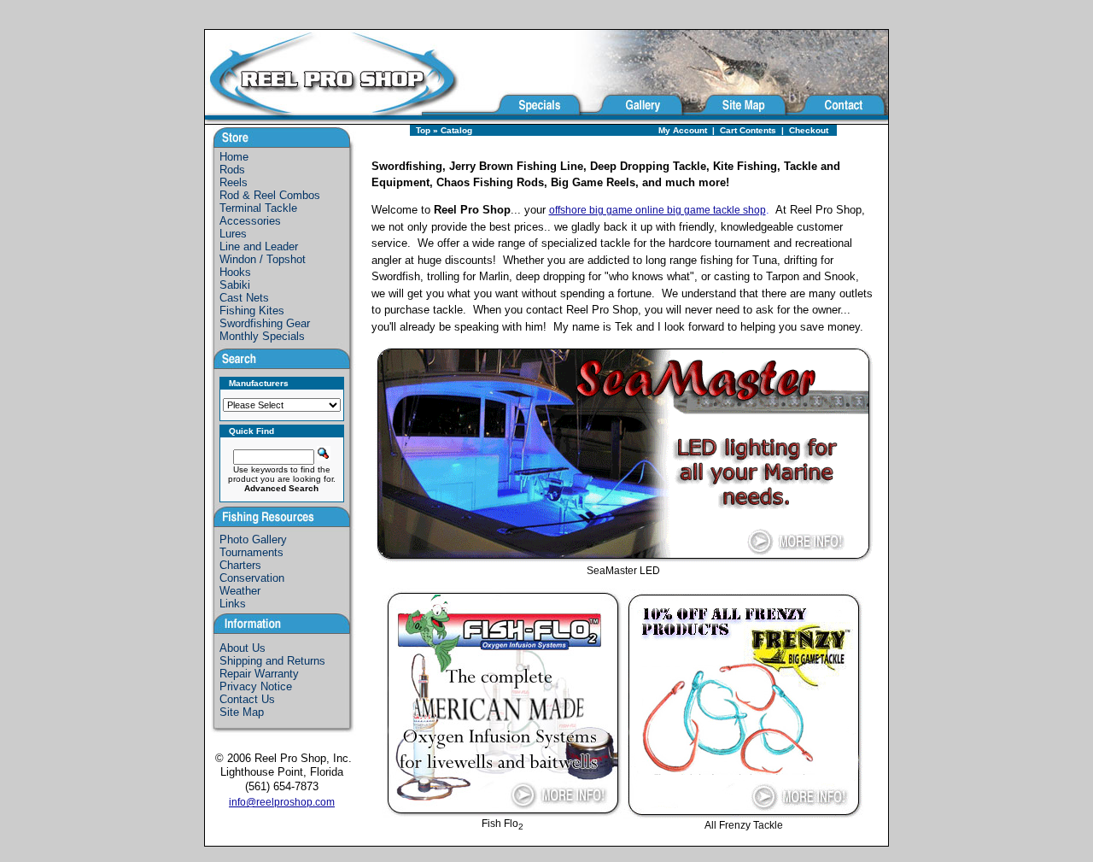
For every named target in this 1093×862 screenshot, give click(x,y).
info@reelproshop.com (282, 802)
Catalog (456, 130)
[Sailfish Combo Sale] (623, 559)
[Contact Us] (839, 119)
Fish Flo (502, 824)
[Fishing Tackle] (348, 119)
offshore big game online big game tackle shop (657, 210)
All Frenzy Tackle (743, 825)
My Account (682, 130)
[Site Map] (737, 119)
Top (423, 130)
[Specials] (537, 119)
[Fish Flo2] (503, 813)
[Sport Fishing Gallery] (633, 119)
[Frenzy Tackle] (743, 814)
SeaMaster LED (623, 571)
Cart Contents (748, 130)
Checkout (808, 130)
